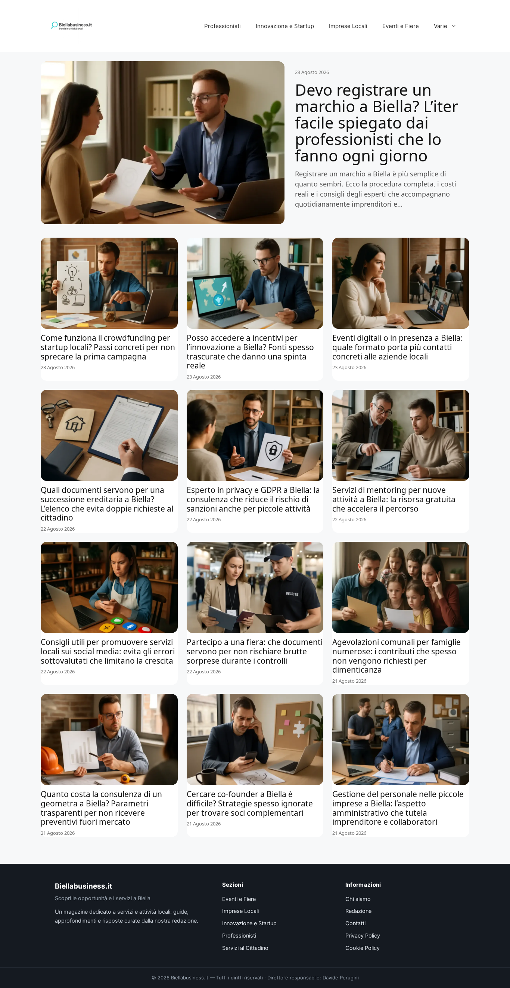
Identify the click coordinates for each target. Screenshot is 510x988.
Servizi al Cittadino (245, 948)
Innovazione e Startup (285, 26)
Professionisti (222, 26)
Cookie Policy (362, 948)
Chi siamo (358, 899)
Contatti (355, 923)
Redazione (358, 911)
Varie (440, 26)
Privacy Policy (362, 935)
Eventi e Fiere (400, 26)
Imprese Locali (348, 26)
